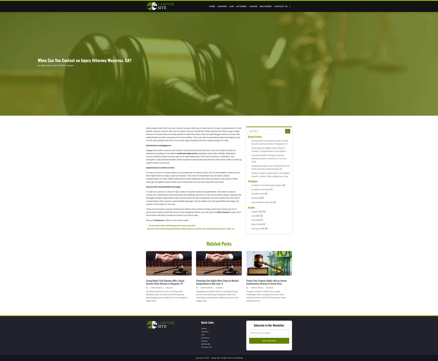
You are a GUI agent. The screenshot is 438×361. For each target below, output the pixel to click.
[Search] (287, 131)
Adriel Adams (46, 65)
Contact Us (281, 6)
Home (212, 6)
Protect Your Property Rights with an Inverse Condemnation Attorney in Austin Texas (266, 282)
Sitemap (239, 358)
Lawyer (253, 6)
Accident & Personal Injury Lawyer (266, 185)
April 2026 (255, 220)
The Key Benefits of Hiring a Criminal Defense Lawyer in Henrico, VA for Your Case (268, 158)
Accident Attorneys (260, 189)
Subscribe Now (269, 340)
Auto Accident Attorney (262, 202)
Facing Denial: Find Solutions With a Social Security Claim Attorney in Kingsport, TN (165, 282)
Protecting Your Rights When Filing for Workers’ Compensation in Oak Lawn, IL (217, 282)
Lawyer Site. (215, 358)
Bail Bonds (266, 6)
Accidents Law (257, 193)
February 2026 (257, 228)
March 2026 (256, 224)
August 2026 (256, 211)
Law (231, 6)
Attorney (241, 6)
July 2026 (255, 216)
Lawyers (222, 6)
